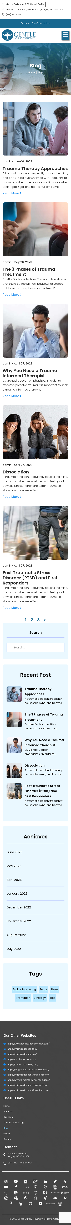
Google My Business (6, 1182)
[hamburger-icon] (65, 35)
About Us (8, 1111)
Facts (43, 989)
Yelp (45, 1187)
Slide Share (21, 1204)
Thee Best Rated (65, 1193)
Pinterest (25, 1198)
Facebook (16, 1187)
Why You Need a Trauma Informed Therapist (44, 742)
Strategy (40, 998)
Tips (52, 998)
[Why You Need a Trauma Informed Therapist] (14, 745)
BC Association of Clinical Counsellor (35, 1182)
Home (6, 1106)
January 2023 (17, 893)
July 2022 (14, 949)
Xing (45, 1198)
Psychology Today (25, 1182)
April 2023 (14, 880)
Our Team (8, 1117)
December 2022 (19, 907)
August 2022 (16, 935)
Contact (7, 1139)
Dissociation (35, 765)
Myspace (16, 1198)
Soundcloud (55, 1198)
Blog (5, 1128)
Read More (11, 193)
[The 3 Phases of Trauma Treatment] (14, 720)
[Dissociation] (14, 771)
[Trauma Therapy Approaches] (14, 694)
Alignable (6, 1198)
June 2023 (14, 852)
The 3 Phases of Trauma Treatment (44, 717)
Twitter (55, 1182)
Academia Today (65, 1182)
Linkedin (45, 1182)
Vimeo (65, 1198)
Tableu (6, 1193)
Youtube (16, 1182)
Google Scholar (35, 1193)
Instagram (35, 1187)
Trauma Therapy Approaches (38, 691)
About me (65, 1187)
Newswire (55, 1193)
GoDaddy (30, 1204)
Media (6, 1133)
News (54, 989)
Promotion (23, 998)
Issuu (16, 1193)
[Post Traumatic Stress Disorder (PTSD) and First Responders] (14, 791)
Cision (25, 1187)
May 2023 (14, 866)
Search (35, 632)
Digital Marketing (24, 989)
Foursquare (11, 1204)
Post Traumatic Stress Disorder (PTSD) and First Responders (42, 791)
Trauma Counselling (13, 1122)
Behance (45, 1193)
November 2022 (19, 921)
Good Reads (35, 1198)
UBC (55, 1187)
